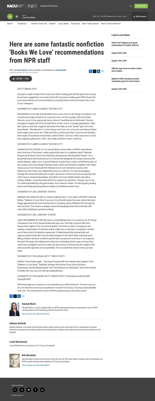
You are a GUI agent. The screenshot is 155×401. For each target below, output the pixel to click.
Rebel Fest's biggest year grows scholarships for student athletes (125, 43)
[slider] (20, 16)
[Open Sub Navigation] (14, 24)
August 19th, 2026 (119, 60)
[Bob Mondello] (14, 361)
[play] (10, 16)
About (10, 24)
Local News (63, 24)
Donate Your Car (39, 24)
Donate (142, 6)
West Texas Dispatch (111, 24)
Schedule (22, 24)
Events (52, 24)
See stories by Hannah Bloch (35, 313)
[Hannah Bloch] (14, 309)
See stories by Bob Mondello (35, 365)
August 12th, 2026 (119, 89)
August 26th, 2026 (119, 53)
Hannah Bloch (22, 70)
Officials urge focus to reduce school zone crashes (127, 69)
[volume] (17, 16)
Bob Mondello (61, 70)
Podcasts (75, 24)
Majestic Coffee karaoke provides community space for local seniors (126, 79)
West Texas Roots (90, 24)
